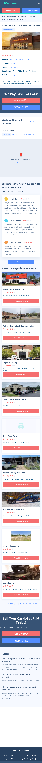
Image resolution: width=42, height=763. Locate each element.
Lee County (31, 16)
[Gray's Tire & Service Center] (21, 389)
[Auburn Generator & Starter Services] (21, 315)
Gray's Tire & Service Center (14, 399)
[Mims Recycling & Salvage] (21, 462)
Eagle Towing (8, 583)
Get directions (35, 122)
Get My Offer (21, 100)
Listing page (14, 75)
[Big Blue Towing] (21, 352)
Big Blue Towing (10, 362)
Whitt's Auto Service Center (14, 289)
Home (3, 16)
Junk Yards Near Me (13, 16)
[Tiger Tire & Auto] (21, 426)
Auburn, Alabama (7, 19)
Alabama (23, 16)
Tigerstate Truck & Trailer (14, 509)
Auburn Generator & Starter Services (18, 326)
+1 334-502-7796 (14, 67)
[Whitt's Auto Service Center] (21, 279)
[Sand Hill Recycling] (21, 536)
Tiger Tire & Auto (10, 436)
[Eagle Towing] (21, 572)
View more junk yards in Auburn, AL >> (21, 603)
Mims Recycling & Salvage (14, 473)
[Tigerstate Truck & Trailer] (21, 499)
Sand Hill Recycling (11, 546)
